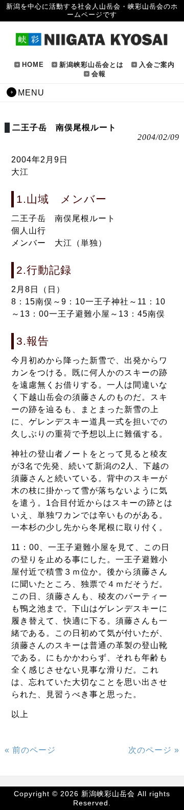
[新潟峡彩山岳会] (92, 42)
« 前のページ (30, 750)
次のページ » (153, 750)
